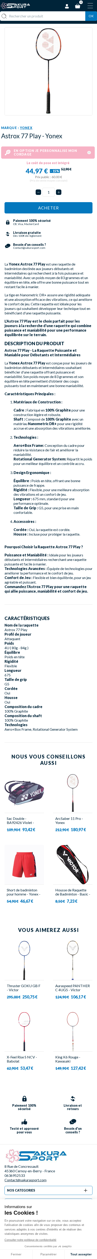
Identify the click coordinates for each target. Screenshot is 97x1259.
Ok (91, 16)
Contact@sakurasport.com (25, 1180)
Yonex (26, 128)
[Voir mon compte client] (67, 5)
